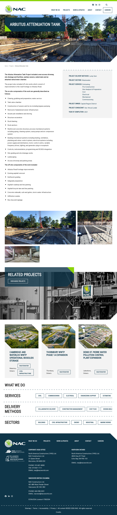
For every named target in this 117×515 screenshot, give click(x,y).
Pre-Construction (88, 87)
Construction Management (72, 409)
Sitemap (28, 508)
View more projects (18, 281)
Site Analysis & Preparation (91, 89)
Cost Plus (93, 409)
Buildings (41, 422)
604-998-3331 (39, 491)
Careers (108, 10)
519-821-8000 (39, 465)
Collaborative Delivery (47, 409)
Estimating (86, 84)
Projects (66, 10)
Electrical (85, 94)
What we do (55, 10)
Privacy (53, 508)
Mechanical (86, 97)
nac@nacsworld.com (41, 470)
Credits (58, 512)
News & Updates (79, 10)
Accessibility (43, 508)
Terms (35, 508)
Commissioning (87, 100)
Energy (76, 422)
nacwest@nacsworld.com (43, 494)
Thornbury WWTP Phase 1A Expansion (57, 353)
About (90, 10)
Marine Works (105, 422)
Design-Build (108, 409)
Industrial (90, 422)
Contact (98, 10)
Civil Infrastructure (25, 372)
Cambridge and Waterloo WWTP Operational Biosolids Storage (22, 356)
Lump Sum (93, 76)
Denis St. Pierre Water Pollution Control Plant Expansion (95, 355)
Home (6, 66)
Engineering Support (88, 396)
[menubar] (81, 10)
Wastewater (86, 80)
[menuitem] (55, 10)
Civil (83, 92)
